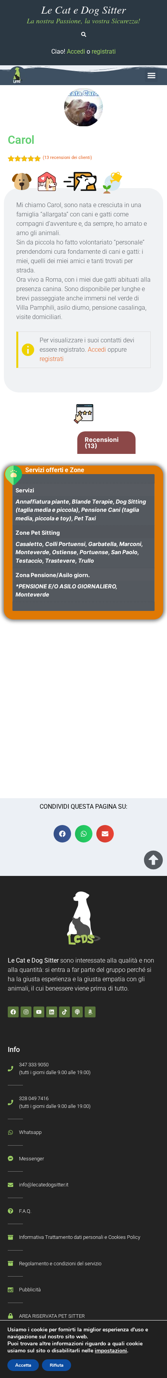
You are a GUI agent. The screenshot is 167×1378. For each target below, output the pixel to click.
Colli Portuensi (65, 544)
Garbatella (102, 544)
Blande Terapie (92, 501)
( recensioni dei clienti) (67, 157)
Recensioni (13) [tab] (101, 443)
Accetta (23, 1365)
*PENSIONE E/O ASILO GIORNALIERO (66, 586)
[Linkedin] (51, 1011)
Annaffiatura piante (42, 501)
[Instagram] (26, 1011)
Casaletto (29, 544)
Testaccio (29, 560)
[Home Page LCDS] (17, 75)
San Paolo (124, 552)
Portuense (94, 552)
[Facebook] (13, 1011)
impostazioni (111, 1350)
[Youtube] (38, 1011)
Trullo (86, 560)
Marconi (130, 544)
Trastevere (60, 560)
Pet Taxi (85, 518)
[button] (151, 75)
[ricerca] (83, 34)
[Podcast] (77, 1011)
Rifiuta (56, 1365)
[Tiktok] (64, 1011)
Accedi (76, 51)
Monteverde (32, 552)
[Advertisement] (83, 710)
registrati (104, 51)
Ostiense (64, 552)
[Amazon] (90, 1011)
